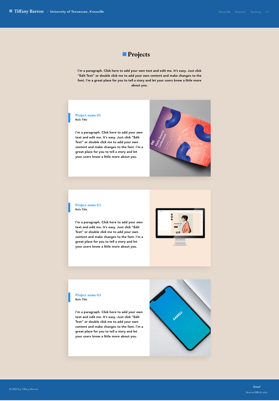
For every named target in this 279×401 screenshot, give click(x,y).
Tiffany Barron (29, 11)
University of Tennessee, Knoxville (77, 11)
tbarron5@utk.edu (256, 392)
